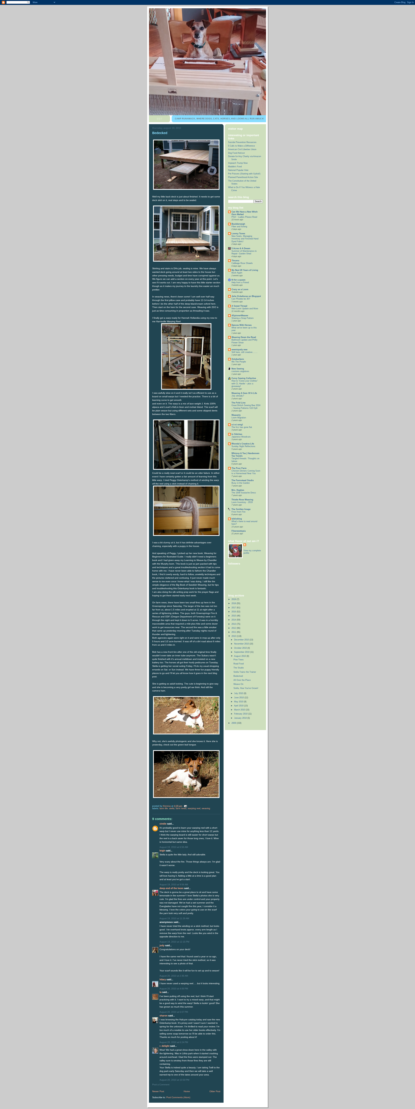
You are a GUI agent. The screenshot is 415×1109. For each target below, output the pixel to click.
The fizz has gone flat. (242, 427)
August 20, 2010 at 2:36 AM (174, 976)
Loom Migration (238, 418)
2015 (234, 615)
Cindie (163, 823)
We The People (238, 362)
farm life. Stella (167, 808)
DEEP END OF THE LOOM (171, 888)
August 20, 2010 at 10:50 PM (174, 1080)
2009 (234, 723)
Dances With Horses (241, 325)
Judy (162, 945)
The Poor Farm (239, 468)
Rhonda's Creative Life (242, 443)
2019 (234, 599)
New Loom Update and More (244, 308)
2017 (234, 607)
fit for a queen (238, 280)
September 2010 (242, 652)
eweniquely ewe (239, 349)
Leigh (162, 850)
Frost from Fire (238, 512)
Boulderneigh (238, 224)
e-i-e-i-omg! (237, 424)
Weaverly (236, 415)
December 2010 (241, 639)
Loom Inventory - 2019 (242, 502)
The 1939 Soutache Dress (243, 493)
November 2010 (241, 644)
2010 (234, 636)
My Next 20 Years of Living (244, 270)
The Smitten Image (240, 509)
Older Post (214, 1091)
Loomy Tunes (238, 233)
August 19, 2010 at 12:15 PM (174, 942)
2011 (234, 632)
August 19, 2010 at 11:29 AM (174, 918)
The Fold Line (238, 402)
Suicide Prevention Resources (242, 142)
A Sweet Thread (239, 306)
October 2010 (240, 648)
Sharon (163, 1015)
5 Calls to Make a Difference (241, 146)
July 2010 (239, 693)
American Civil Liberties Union (242, 149)
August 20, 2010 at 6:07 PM (174, 1012)
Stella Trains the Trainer (244, 672)
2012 (234, 628)
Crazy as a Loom (239, 289)
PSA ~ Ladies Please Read (244, 217)
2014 (234, 620)
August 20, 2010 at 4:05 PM (174, 988)
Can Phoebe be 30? (240, 299)
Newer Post (158, 1091)
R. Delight (164, 1045)
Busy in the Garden (240, 483)
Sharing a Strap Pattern (242, 318)
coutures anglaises (240, 371)
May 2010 (239, 701)
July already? (237, 396)
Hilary (163, 979)
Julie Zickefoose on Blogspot (246, 296)
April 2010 (239, 705)
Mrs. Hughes (237, 490)
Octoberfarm (237, 359)
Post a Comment (160, 1084)
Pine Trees (238, 659)
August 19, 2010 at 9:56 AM (174, 884)
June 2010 (239, 697)
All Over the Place (242, 680)
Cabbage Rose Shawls (242, 263)
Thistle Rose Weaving (242, 499)
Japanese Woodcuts (241, 437)
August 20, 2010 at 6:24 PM (174, 1042)
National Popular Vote (238, 170)
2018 (234, 603)
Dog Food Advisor (236, 153)
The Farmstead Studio (242, 480)
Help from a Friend (240, 282)
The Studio (238, 668)
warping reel (194, 808)
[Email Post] (185, 806)
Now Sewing (237, 368)
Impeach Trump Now (238, 163)
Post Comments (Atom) (178, 1097)
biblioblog (236, 519)
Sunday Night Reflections (243, 446)
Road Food (238, 663)
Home (187, 1091)
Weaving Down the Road (243, 337)
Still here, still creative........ (244, 352)
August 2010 (240, 656)
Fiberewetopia (238, 531)
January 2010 (240, 718)
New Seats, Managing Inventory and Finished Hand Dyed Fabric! (244, 239)
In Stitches (236, 434)
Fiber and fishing (239, 226)
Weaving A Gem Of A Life (244, 393)
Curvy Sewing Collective (243, 378)
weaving (206, 808)
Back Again (236, 273)
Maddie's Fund (235, 166)
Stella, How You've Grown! (245, 688)
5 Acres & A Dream (240, 248)
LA (160, 992)
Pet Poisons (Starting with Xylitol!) (244, 173)
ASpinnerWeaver (239, 315)
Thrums (235, 260)
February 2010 (241, 714)
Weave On (238, 684)
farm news (181, 808)
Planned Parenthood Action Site (243, 177)
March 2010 (240, 709)
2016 (234, 611)
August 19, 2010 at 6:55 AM (174, 847)
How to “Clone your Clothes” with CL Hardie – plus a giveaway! (244, 383)
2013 (234, 624)
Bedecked (238, 676)
